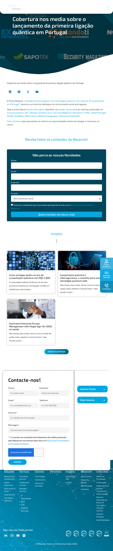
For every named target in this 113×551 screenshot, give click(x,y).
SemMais (19, 116)
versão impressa (66, 109)
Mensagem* (14, 425)
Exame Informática (35, 109)
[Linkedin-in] (6, 535)
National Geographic (48, 116)
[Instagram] (12, 535)
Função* (14, 193)
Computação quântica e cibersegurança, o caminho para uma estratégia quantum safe (80, 278)
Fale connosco (14, 121)
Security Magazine (62, 112)
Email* (14, 171)
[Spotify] (24, 535)
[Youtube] (18, 535)
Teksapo (33, 112)
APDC (87, 112)
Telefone (43, 400)
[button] (107, 6)
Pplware (63, 116)
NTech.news (31, 116)
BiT (26, 112)
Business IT (78, 112)
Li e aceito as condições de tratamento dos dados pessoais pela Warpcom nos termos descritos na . (38, 440)
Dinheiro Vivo (45, 112)
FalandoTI (75, 116)
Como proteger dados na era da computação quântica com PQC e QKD (29, 276)
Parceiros (55, 471)
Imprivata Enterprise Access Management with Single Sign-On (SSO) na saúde (30, 326)
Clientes (39, 471)
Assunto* (12, 412)
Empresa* (15, 182)
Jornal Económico (15, 112)
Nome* (14, 161)
